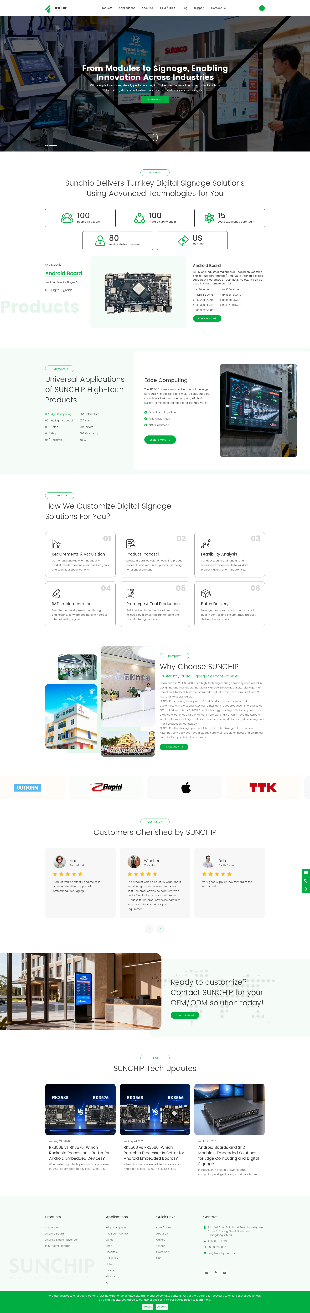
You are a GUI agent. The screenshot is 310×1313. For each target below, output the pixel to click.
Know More (59, 114)
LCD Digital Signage (57, 1246)
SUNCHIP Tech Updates (155, 1069)
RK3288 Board (205, 300)
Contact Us (218, 8)
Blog (184, 8)
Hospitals (112, 1252)
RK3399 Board (205, 310)
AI (107, 1283)
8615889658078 (217, 1247)
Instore (110, 1270)
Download (162, 1252)
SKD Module (52, 1227)
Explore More (160, 440)
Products (106, 8)
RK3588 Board (231, 300)
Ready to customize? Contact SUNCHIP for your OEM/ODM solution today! (217, 992)
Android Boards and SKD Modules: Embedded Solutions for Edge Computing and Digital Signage (228, 1156)
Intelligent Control (117, 1234)
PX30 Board (204, 290)
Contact (210, 1217)
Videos (160, 1246)
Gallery (160, 1240)
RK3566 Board (231, 290)
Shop (109, 1246)
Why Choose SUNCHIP (199, 667)
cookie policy (183, 1300)
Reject (148, 1307)
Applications (127, 8)
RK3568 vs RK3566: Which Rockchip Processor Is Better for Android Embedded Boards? (154, 1153)
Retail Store (113, 1258)
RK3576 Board (231, 305)
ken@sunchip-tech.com (222, 1253)
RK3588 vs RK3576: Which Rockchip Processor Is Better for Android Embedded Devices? (79, 1153)
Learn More (174, 747)
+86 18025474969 (218, 1241)
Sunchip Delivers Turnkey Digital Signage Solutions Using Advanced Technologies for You (155, 188)
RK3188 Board (205, 295)
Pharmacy (112, 1276)
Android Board (207, 266)
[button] (45, 145)
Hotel (109, 1264)
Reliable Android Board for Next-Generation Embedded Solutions (99, 63)
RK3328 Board (205, 305)
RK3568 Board (231, 295)
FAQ (158, 1258)
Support (199, 8)
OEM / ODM (167, 8)
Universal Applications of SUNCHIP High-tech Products (85, 390)
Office (110, 1240)
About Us (147, 8)
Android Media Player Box (61, 1240)
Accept (162, 1307)
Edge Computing (165, 380)
